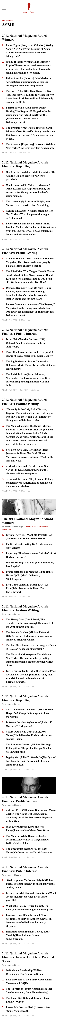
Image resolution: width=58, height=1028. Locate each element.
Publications (7, 20)
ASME (4, 153)
